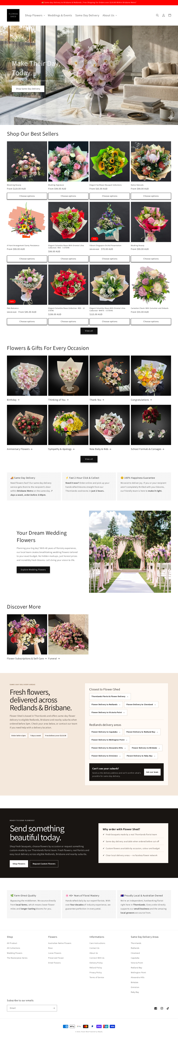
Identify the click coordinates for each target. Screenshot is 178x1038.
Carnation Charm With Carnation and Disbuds (149, 308)
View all (89, 330)
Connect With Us (97, 958)
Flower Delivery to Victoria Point (107, 712)
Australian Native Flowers (59, 943)
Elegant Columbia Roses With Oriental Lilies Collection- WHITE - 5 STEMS (107, 309)
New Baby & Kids (99, 449)
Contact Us (94, 948)
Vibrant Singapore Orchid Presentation (105, 245)
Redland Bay (136, 967)
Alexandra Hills (137, 977)
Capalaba (135, 958)
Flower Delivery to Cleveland (139, 704)
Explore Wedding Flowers (33, 569)
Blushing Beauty (137, 245)
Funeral (52, 658)
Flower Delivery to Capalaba (104, 732)
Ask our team (152, 772)
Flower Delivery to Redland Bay (140, 732)
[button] (34, 15)
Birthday (12, 399)
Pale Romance (12, 308)
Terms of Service (97, 977)
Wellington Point (138, 972)
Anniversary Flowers (18, 449)
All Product (12, 943)
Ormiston (135, 987)
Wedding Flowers (14, 953)
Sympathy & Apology (60, 449)
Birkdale (134, 982)
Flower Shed (85, 1032)
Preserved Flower (56, 958)
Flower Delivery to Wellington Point (108, 740)
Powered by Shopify (96, 1032)
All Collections (13, 948)
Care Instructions (97, 943)
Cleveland (135, 953)
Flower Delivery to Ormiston (105, 756)
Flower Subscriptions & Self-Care (25, 658)
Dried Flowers (54, 962)
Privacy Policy (96, 972)
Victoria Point (137, 962)
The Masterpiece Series (17, 958)
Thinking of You (57, 399)
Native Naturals (137, 185)
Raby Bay (135, 992)
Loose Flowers (54, 953)
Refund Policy (96, 967)
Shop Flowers (19, 863)
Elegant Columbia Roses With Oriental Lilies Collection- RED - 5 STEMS (66, 246)
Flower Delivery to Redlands (104, 704)
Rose (50, 948)
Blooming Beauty (14, 185)
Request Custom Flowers (44, 863)
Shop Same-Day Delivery (28, 88)
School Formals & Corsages (146, 449)
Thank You (95, 399)
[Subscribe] (54, 1008)
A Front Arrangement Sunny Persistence (23, 245)
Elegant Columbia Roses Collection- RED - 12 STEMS (66, 309)
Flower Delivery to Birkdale (144, 748)
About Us (94, 953)
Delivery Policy (96, 962)
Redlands (135, 948)
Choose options (27, 196)
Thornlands (136, 943)
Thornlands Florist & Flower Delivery (108, 696)
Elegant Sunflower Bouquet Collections (106, 185)
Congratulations (140, 399)
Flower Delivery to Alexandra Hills (107, 748)
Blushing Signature (56, 185)
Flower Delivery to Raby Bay (139, 756)
